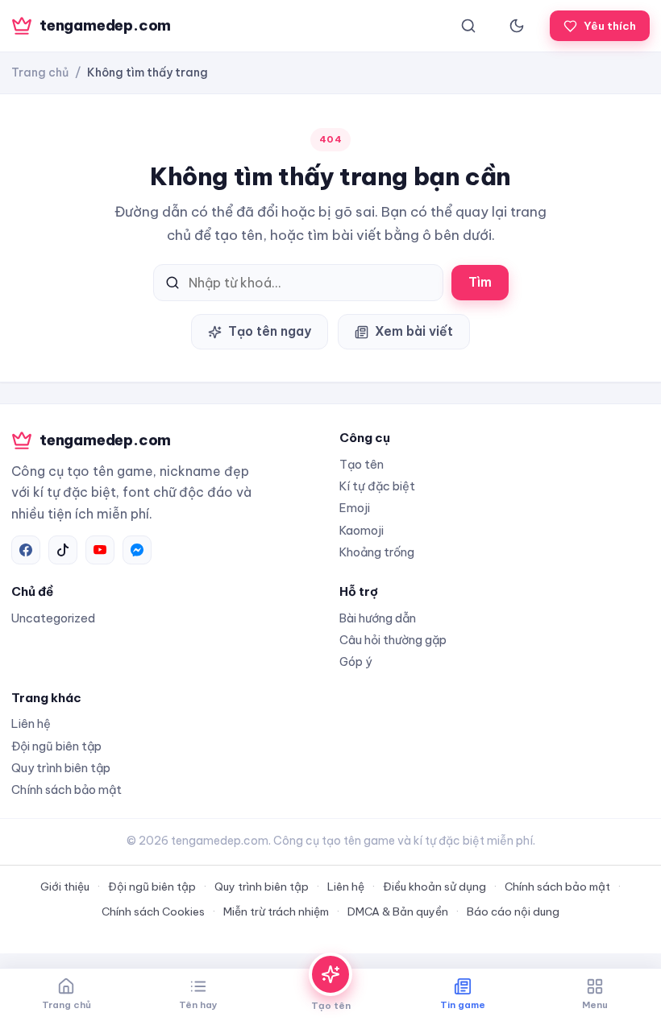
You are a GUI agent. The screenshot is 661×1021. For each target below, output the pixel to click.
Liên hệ (31, 723)
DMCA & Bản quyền (397, 911)
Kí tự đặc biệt (377, 486)
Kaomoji (361, 530)
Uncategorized (53, 618)
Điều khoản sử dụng (434, 886)
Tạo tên (361, 464)
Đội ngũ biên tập (56, 746)
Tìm (480, 282)
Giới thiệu (64, 886)
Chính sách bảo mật (66, 789)
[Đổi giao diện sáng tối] (516, 25)
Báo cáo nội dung (513, 911)
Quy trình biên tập (60, 767)
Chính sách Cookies (153, 911)
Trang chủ (40, 72)
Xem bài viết (414, 331)
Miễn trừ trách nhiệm (276, 911)
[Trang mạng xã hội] (25, 549)
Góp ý (355, 661)
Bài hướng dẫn (377, 618)
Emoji (354, 507)
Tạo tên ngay (269, 331)
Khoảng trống (376, 552)
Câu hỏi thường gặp (393, 639)
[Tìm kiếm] (468, 25)
